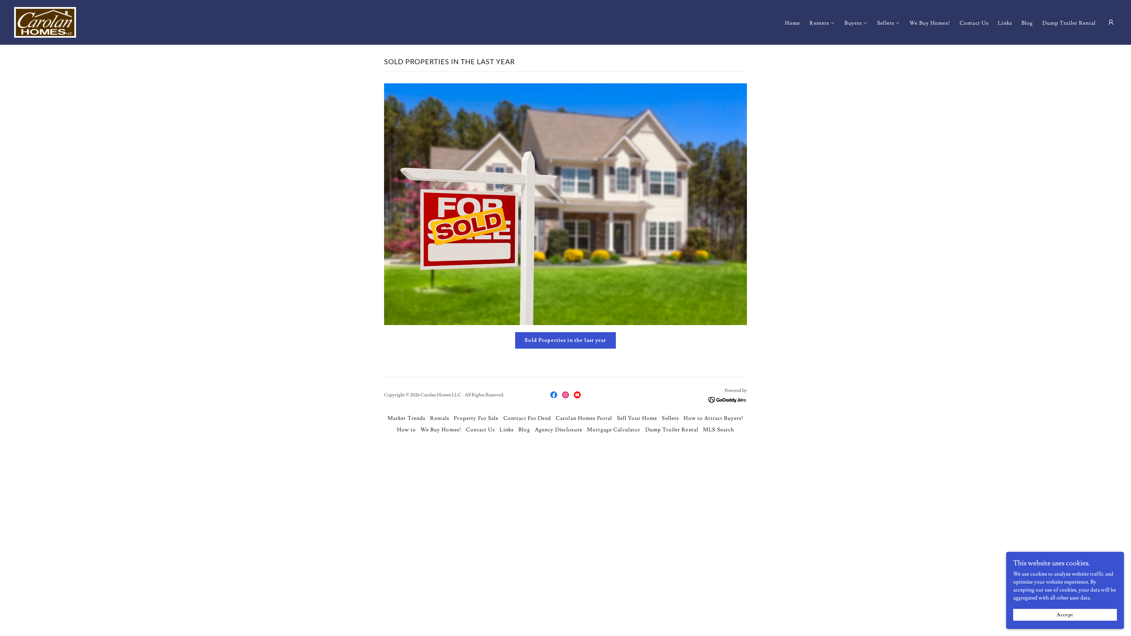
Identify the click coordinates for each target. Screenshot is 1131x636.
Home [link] (792, 23)
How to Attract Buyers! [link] (713, 418)
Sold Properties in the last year (565, 340)
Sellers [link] (670, 418)
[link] (45, 21)
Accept (1065, 615)
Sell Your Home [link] (637, 418)
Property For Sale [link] (476, 418)
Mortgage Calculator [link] (614, 429)
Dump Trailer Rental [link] (1069, 23)
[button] (822, 23)
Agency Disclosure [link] (558, 429)
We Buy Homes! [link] (930, 23)
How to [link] (406, 429)
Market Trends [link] (407, 418)
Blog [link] (1027, 23)
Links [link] (1005, 23)
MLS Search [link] (718, 429)
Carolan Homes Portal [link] (584, 418)
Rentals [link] (439, 418)
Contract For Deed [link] (527, 418)
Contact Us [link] (974, 23)
